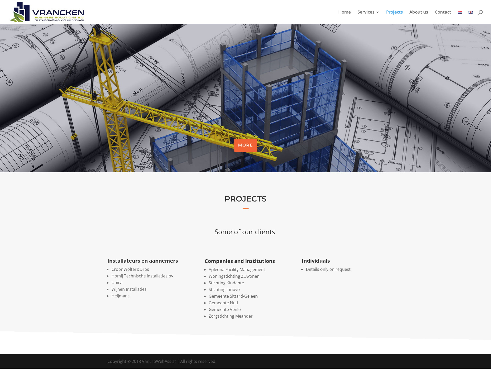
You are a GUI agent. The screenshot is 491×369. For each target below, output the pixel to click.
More (245, 145)
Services (366, 12)
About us (418, 12)
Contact (443, 12)
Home (344, 12)
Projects (394, 12)
